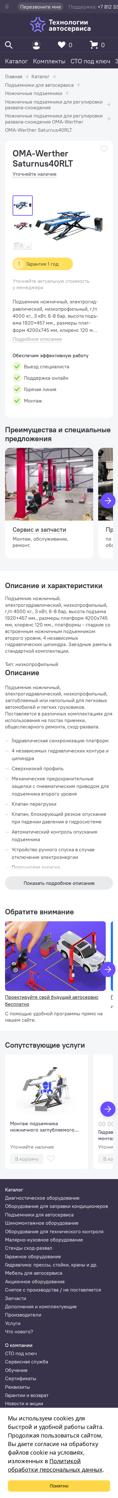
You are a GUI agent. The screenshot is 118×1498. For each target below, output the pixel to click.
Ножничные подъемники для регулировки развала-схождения (54, 105)
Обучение (16, 1370)
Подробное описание (37, 339)
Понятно (59, 1486)
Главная (13, 76)
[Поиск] (9, 44)
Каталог (16, 61)
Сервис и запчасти (39, 529)
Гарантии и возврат (26, 1395)
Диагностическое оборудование (42, 1198)
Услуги (12, 1323)
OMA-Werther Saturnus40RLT (38, 130)
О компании (18, 1345)
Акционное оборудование (35, 1281)
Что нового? (19, 1331)
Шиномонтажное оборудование (42, 1223)
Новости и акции (24, 1403)
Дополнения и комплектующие (41, 1306)
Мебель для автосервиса (33, 1273)
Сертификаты (20, 1378)
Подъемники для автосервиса (39, 85)
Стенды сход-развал (28, 1248)
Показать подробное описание (59, 883)
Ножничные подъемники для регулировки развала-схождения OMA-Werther (54, 118)
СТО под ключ (90, 61)
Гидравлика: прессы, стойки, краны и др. (51, 1264)
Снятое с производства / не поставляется (53, 1289)
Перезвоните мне (40, 6)
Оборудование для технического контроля (54, 1231)
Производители (23, 1314)
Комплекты (49, 61)
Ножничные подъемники (33, 93)
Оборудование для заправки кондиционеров (56, 1206)
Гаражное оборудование (33, 1256)
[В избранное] (104, 149)
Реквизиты (17, 1387)
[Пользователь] (36, 44)
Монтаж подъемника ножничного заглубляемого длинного (42, 1126)
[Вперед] (107, 500)
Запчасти (15, 1298)
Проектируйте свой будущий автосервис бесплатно (51, 1000)
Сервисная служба (26, 1361)
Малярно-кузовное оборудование (44, 1239)
